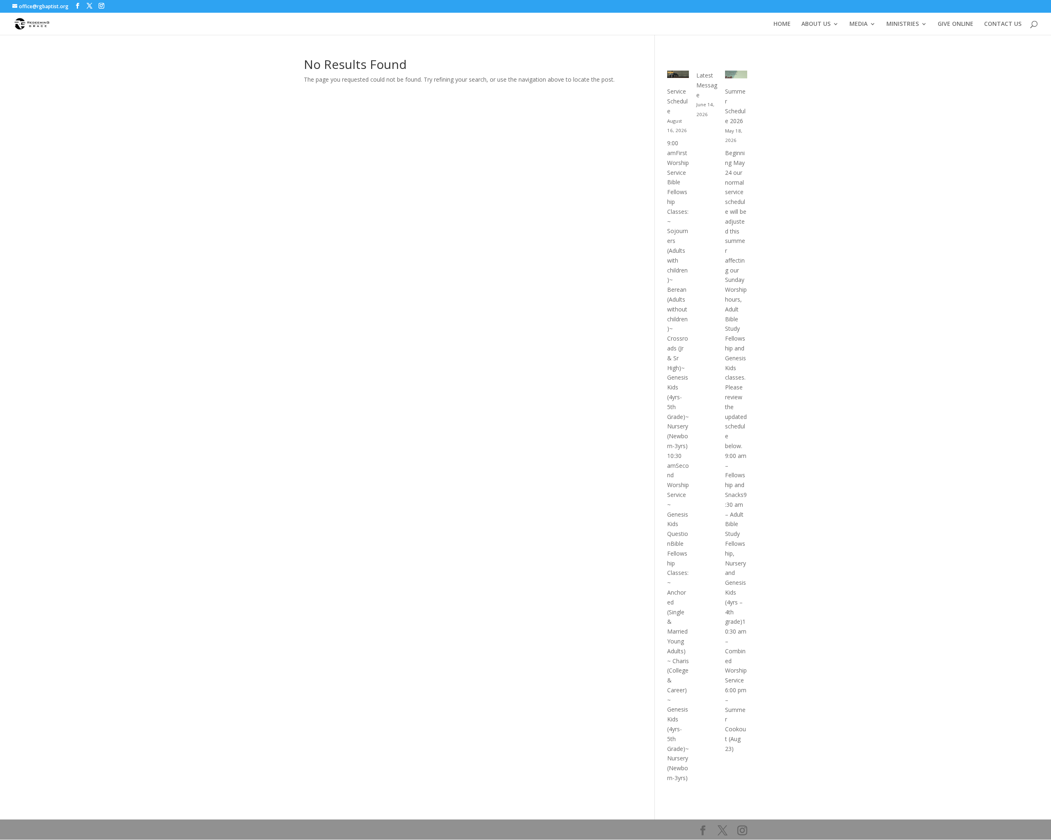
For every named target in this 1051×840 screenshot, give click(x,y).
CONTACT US (1002, 24)
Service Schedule (677, 101)
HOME (782, 24)
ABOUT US (816, 24)
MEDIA (858, 24)
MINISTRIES (902, 24)
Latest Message (706, 85)
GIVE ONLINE (955, 24)
